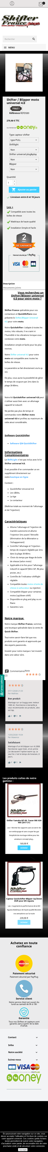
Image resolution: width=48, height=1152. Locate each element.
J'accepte (23, 1150)
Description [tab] (9, 283)
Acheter (24, 847)
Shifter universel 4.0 (19, 354)
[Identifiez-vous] (12, 5)
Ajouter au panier (24, 189)
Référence (14, 113)
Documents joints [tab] (12, 287)
